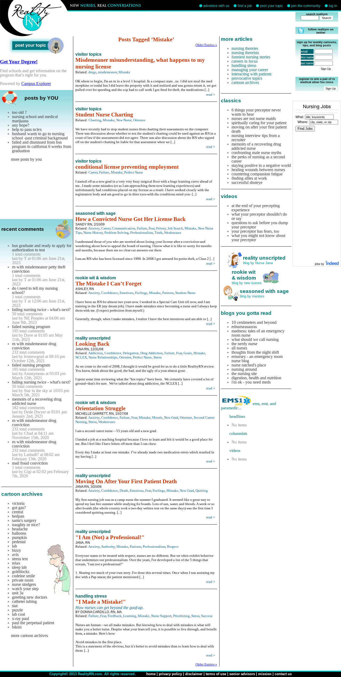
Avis (15, 554)
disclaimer (193, 674)
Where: (303, 121)
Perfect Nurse (133, 172)
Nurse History (93, 233)
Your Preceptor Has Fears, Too (255, 231)
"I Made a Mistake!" (100, 602)
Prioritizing (181, 616)
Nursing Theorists (245, 52)
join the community (305, 6)
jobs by (320, 263)
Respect (172, 547)
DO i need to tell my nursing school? (35, 290)
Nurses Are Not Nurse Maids (254, 118)
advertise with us (216, 6)
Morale (157, 418)
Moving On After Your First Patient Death (126, 481)
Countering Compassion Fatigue (257, 174)
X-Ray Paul (20, 618)
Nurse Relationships (102, 357)
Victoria (18, 503)
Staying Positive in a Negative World (261, 165)
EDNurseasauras (244, 326)
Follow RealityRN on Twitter (321, 31)
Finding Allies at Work (249, 178)
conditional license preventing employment (127, 167)
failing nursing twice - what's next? (41, 309)
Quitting (202, 491)
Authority (108, 547)
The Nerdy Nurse (244, 343)
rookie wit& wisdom (244, 275)
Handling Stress (91, 596)
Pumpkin (19, 537)
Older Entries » (206, 45)
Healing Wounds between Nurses (258, 169)
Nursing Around (244, 369)
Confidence (109, 293)
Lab (14, 546)
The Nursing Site (244, 373)
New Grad (171, 418)
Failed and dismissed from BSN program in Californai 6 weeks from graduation (41, 146)
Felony (161, 228)
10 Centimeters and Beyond (254, 322)
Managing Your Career (250, 69)
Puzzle (17, 610)
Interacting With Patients (251, 74)
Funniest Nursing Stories (251, 57)
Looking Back (92, 344)
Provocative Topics (247, 78)
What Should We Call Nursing (255, 339)
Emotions (126, 293)
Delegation (131, 353)
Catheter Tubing (24, 601)
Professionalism (141, 233)
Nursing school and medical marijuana (35, 118)
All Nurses (239, 348)
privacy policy (170, 674)
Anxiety (94, 228)
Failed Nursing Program (31, 326)
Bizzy (16, 550)
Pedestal (19, 541)
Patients (168, 293)
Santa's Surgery (24, 520)
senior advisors (242, 674)
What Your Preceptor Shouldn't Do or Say (259, 216)
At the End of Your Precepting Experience (256, 207)
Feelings (141, 293)
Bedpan (18, 516)
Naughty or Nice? (26, 524)
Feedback (114, 616)
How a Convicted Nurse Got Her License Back (130, 219)
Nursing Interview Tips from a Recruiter (256, 137)
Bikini (17, 627)
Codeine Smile (23, 576)
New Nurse (124, 120)
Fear (152, 228)
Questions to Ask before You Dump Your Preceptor (260, 224)
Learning (129, 616)
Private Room (22, 580)
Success (206, 616)
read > (210, 94)
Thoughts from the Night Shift (255, 352)
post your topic (271, 6)
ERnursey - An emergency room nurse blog (257, 358)
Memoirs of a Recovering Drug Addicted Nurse (37, 401)
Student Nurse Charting (104, 114)
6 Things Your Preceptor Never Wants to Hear (256, 112)
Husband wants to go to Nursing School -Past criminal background (40, 135)
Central (17, 512)
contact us (283, 674)
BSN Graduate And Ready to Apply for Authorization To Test (41, 247)
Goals (188, 353)
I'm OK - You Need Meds (251, 382)
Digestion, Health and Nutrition (256, 378)
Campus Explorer (36, 83)
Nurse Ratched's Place (249, 365)
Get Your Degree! (19, 62)
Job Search (175, 228)
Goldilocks (20, 571)
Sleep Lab (19, 567)
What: (299, 116)
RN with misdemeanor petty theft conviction (38, 269)
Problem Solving (116, 233)
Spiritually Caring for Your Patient (259, 122)
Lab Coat (18, 614)
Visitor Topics (88, 54)
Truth (159, 233)
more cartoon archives (29, 635)
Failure (104, 172)
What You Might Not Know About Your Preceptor (258, 237)
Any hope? (20, 125)
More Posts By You (26, 159)
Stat (15, 605)
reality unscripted (264, 258)
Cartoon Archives (245, 82)
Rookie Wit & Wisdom (95, 278)
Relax (16, 563)
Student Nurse (185, 293)
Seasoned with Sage (95, 213)
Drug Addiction (151, 353)
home (151, 674)
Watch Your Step (25, 588)
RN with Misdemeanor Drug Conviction (34, 345)
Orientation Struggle (100, 408)
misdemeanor (107, 72)
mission (264, 674)
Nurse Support (161, 616)
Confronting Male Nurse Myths (256, 152)
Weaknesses (172, 233)
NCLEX (81, 357)
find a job (245, 6)
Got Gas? (19, 507)
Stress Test (20, 559)
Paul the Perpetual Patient (33, 622)
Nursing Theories (245, 48)
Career (93, 172)
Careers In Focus (245, 61)
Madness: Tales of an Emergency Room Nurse (258, 333)
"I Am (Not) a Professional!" (110, 537)
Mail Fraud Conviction (30, 463)
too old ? (19, 112)
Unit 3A (17, 593)
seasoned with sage (264, 291)
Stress (157, 357)
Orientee (139, 120)
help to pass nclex (27, 129)
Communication (123, 228)
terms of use (216, 674)
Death (124, 491)
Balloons (19, 533)
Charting (94, 120)
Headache (20, 529)
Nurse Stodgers (24, 584)
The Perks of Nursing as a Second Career (258, 159)
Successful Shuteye (247, 182)
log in (333, 6)
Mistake (124, 72)
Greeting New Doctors (29, 597)
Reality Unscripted (93, 338)
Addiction (95, 353)
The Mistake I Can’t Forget (108, 283)
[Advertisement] (186, 24)
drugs (92, 72)
